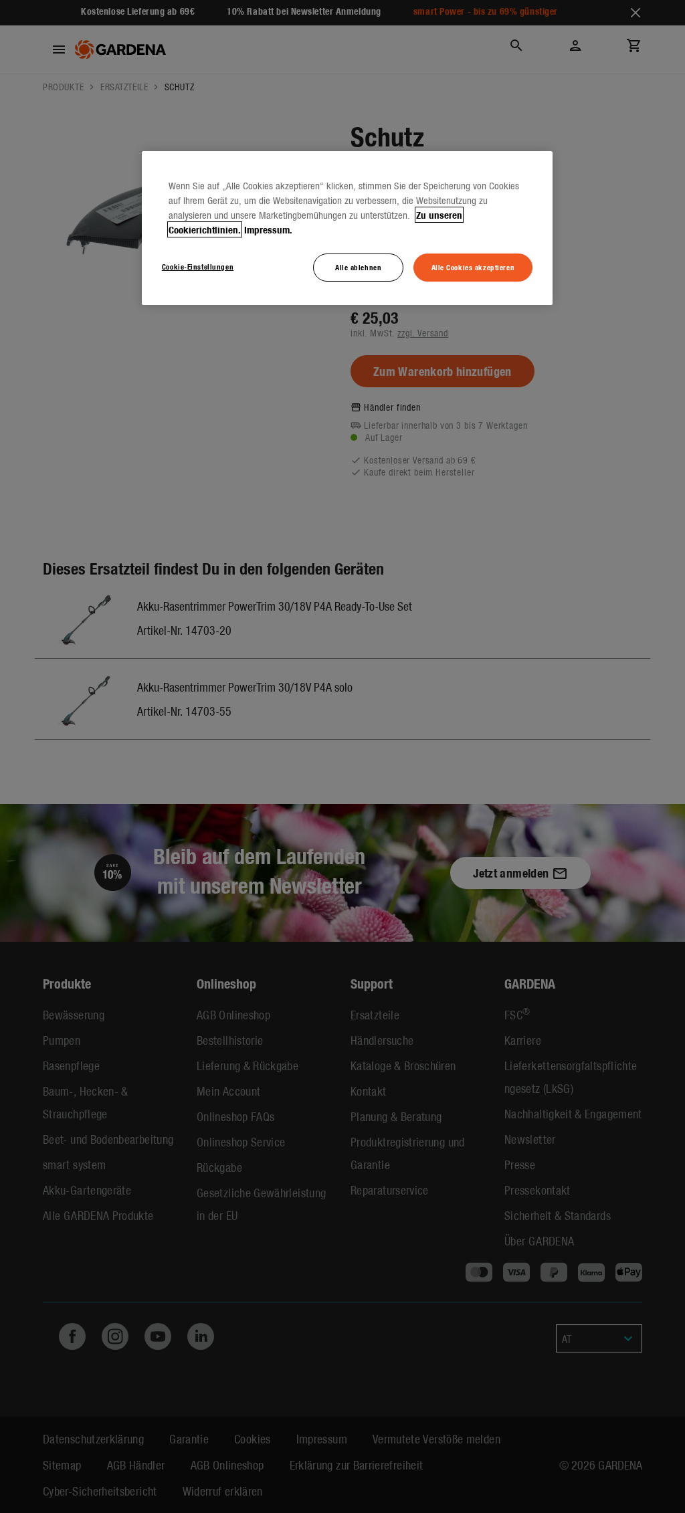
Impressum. (268, 229)
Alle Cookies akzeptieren (473, 267)
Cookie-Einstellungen (197, 266)
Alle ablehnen (358, 267)
